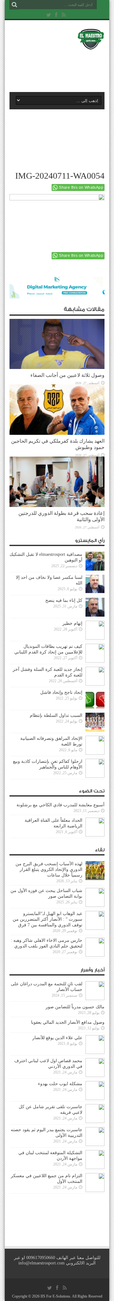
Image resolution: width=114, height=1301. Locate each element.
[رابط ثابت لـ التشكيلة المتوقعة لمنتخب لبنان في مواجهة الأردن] (95, 1159)
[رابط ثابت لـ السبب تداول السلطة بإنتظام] (95, 722)
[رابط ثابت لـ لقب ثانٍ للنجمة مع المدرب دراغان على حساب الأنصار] (95, 990)
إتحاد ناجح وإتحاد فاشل (61, 692)
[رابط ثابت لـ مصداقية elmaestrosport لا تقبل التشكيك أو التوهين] (95, 561)
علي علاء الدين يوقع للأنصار (57, 1037)
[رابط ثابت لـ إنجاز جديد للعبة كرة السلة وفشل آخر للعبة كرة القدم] (95, 676)
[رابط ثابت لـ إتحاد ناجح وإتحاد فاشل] (95, 699)
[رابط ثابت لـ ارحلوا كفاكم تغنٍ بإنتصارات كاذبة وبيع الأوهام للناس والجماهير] (95, 768)
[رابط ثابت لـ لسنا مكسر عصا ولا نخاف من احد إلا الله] (95, 584)
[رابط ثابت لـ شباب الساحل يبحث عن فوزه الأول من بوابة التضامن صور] (95, 897)
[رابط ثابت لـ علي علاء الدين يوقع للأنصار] (95, 1044)
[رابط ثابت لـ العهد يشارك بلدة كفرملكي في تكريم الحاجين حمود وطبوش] (57, 409)
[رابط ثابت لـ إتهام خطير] (95, 630)
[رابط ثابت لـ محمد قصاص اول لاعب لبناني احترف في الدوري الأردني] (95, 1067)
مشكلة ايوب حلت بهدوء (60, 1083)
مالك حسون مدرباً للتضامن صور (75, 1007)
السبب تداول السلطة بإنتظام (56, 715)
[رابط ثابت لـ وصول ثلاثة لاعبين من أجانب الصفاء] (57, 344)
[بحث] (14, 4)
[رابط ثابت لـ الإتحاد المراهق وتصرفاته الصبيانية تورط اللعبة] (95, 745)
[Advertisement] (60, 68)
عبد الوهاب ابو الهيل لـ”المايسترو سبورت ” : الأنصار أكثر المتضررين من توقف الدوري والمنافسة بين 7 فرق (47, 919)
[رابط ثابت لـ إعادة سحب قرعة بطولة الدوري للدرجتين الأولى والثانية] (57, 482)
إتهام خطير (72, 623)
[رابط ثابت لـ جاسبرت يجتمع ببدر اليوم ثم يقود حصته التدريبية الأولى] (95, 1136)
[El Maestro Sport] (57, 39)
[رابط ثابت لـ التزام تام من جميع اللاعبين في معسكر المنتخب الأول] (95, 1182)
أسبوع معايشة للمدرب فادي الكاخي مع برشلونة (58, 805)
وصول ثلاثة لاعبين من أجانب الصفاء (67, 375)
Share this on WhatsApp (81, 187)
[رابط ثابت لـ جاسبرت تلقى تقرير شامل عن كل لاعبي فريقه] (95, 1113)
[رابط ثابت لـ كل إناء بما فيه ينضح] (95, 607)
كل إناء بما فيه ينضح (63, 600)
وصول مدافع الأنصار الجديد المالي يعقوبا (67, 1022)
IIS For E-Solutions (55, 1296)
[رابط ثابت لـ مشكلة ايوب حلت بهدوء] (95, 1090)
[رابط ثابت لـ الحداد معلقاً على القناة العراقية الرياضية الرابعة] (95, 827)
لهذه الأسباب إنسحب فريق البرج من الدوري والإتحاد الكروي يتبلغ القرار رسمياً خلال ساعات (49, 869)
